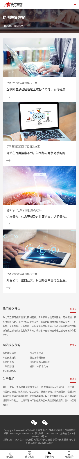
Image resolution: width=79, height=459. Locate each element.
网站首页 (10, 456)
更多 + (73, 308)
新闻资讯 (49, 456)
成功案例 (29, 456)
